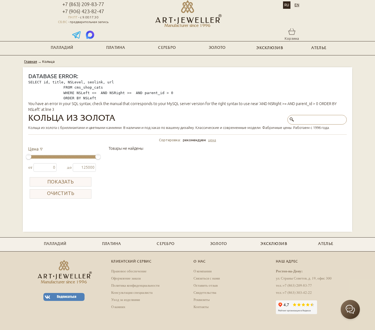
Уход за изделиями (125, 299)
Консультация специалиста (132, 292)
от (30, 167)
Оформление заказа (126, 278)
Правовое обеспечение (129, 271)
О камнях (118, 306)
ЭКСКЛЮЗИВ (269, 48)
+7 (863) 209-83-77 (83, 4)
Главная (30, 61)
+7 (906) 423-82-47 (83, 11)
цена (212, 140)
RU (286, 5)
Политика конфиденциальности (135, 285)
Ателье (318, 48)
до (70, 167)
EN (297, 5)
